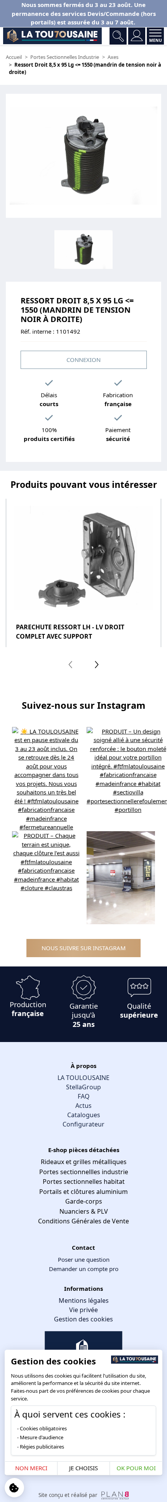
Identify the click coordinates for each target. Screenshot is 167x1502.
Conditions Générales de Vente (83, 1221)
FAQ (84, 1096)
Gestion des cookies (83, 1319)
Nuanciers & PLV (83, 1211)
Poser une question (84, 1259)
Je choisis (83, 1468)
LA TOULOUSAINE (83, 1077)
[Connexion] (136, 36)
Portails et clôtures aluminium (83, 1191)
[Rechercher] (118, 36)
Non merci (31, 1468)
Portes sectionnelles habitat (84, 1181)
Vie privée (83, 1310)
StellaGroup (83, 1087)
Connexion (83, 359)
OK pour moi (136, 1468)
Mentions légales (84, 1300)
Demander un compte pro (83, 1269)
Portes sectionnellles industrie (83, 1172)
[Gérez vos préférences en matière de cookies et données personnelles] (14, 1487)
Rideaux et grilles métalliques (84, 1162)
